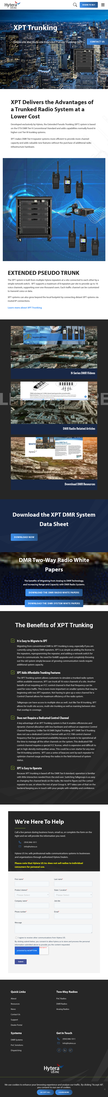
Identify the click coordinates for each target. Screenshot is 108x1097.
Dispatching (16, 1050)
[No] (104, 1089)
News (13, 1009)
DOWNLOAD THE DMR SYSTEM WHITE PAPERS (54, 603)
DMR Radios (61, 1003)
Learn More (64, 1092)
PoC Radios (61, 998)
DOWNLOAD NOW (24, 537)
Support (14, 1019)
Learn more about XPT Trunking (25, 307)
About (13, 998)
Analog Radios (62, 1009)
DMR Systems (17, 1039)
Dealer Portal (16, 1025)
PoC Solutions (17, 1045)
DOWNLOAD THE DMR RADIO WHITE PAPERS (54, 592)
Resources (15, 1003)
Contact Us (97, 41)
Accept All (45, 1092)
